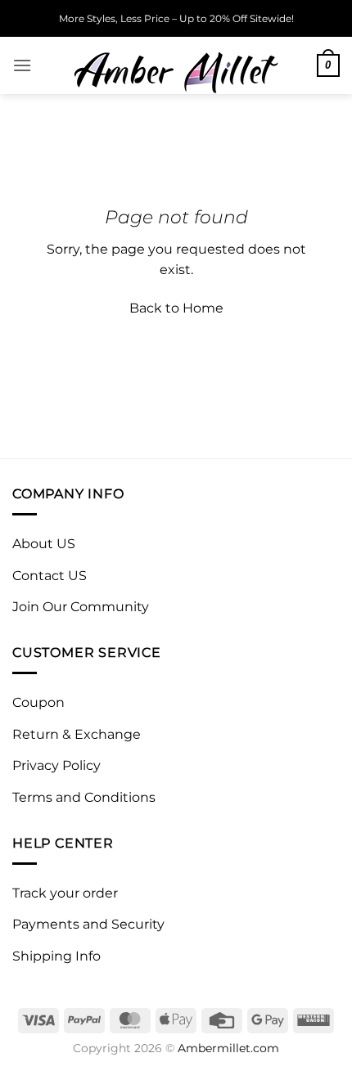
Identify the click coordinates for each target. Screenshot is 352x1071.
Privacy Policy (56, 765)
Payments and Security (88, 924)
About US (43, 543)
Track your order (65, 893)
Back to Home (176, 308)
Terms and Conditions (84, 797)
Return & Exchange (76, 734)
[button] (22, 65)
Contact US (49, 575)
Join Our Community (80, 606)
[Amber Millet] (176, 65)
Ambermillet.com (228, 1048)
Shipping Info (56, 956)
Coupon (38, 702)
